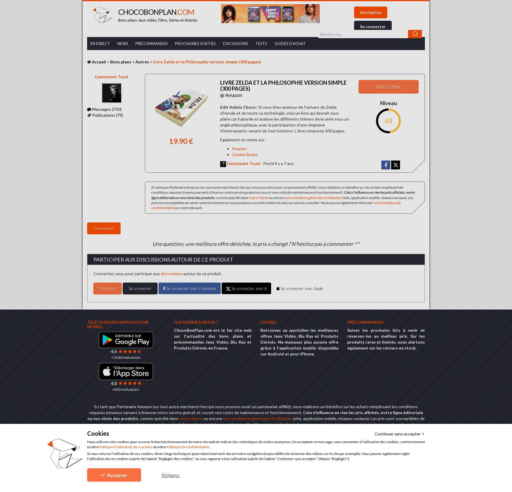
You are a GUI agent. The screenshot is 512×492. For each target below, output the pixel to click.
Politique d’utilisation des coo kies (126, 447)
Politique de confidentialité (188, 447)
